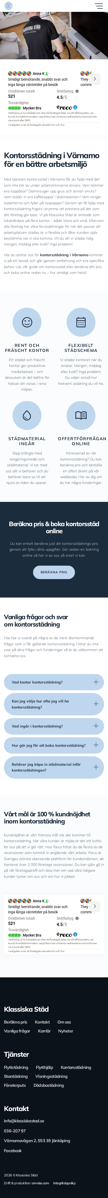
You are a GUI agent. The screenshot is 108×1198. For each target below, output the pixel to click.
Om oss (64, 1022)
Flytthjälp (44, 1067)
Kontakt (42, 1022)
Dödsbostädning (49, 1085)
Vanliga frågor (17, 1031)
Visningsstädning (51, 1076)
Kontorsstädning (76, 1067)
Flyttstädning (16, 1067)
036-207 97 (15, 1130)
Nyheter (65, 1031)
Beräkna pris (15, 1022)
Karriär (44, 1031)
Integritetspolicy (64, 1183)
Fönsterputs (15, 1085)
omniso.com (40, 1183)
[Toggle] (96, 682)
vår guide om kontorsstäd (44, 266)
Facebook (12, 1150)
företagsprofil (26, 870)
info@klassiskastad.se (24, 1120)
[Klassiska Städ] (27, 6)
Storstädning (16, 1076)
